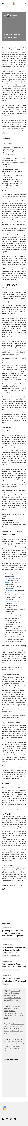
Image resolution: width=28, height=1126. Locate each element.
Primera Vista (7, 939)
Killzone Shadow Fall (11, 578)
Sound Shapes (9, 591)
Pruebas (16, 939)
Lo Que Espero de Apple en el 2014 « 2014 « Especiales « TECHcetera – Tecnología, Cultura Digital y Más (14, 1028)
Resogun (7, 586)
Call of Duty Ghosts (11, 601)
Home (3, 9)
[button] (3, 3)
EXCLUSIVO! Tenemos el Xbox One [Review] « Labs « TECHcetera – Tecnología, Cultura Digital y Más (13, 995)
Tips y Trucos (15, 955)
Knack (7, 582)
